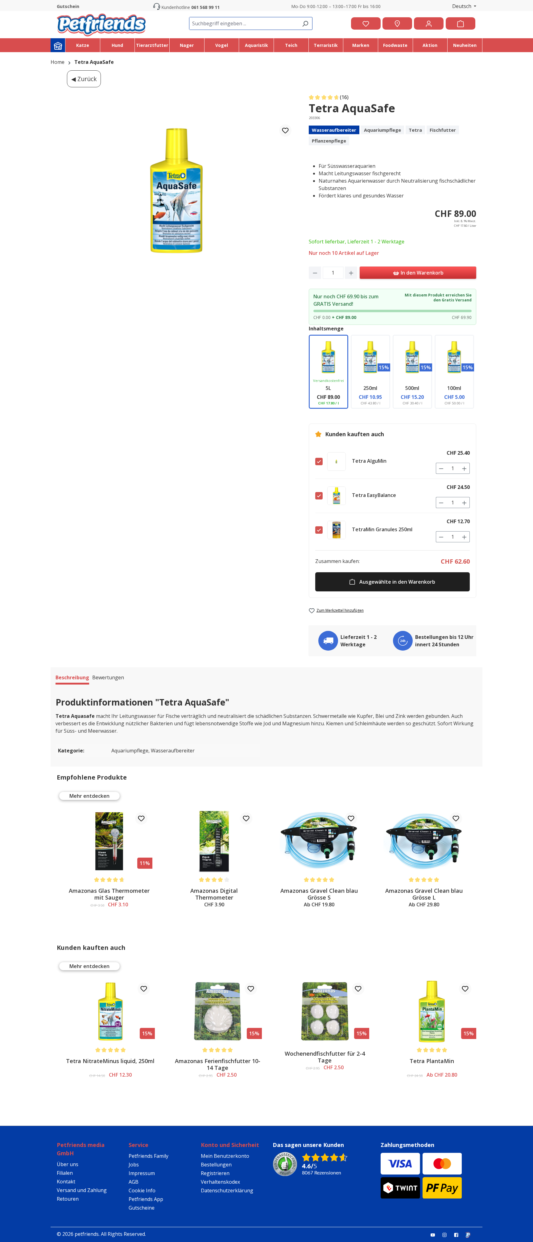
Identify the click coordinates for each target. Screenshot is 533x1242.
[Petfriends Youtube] (435, 1234)
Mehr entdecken (89, 796)
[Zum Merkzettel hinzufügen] (285, 130)
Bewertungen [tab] (108, 677)
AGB (133, 1181)
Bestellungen (216, 1164)
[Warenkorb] (460, 23)
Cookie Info (142, 1190)
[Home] (58, 45)
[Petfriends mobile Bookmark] (470, 1235)
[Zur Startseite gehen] (101, 23)
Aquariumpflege (382, 130)
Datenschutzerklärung (227, 1190)
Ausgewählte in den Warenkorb (397, 581)
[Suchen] (305, 23)
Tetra (415, 130)
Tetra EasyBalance (374, 495)
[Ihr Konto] (428, 23)
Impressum (142, 1173)
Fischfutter (443, 130)
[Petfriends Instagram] (447, 1234)
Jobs (134, 1164)
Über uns (67, 1164)
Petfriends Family (148, 1156)
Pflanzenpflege (329, 141)
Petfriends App (146, 1199)
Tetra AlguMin (369, 460)
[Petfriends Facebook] (459, 1234)
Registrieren (215, 1173)
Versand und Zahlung (82, 1190)
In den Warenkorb (421, 272)
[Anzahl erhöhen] (351, 273)
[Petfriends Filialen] (397, 23)
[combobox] (243, 23)
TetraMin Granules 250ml (382, 529)
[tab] (72, 678)
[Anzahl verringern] (315, 273)
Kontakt (66, 1181)
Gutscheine (142, 1207)
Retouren (68, 1198)
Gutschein (68, 6)
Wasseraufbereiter (334, 130)
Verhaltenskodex (220, 1181)
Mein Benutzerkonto (225, 1156)
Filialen (65, 1173)
